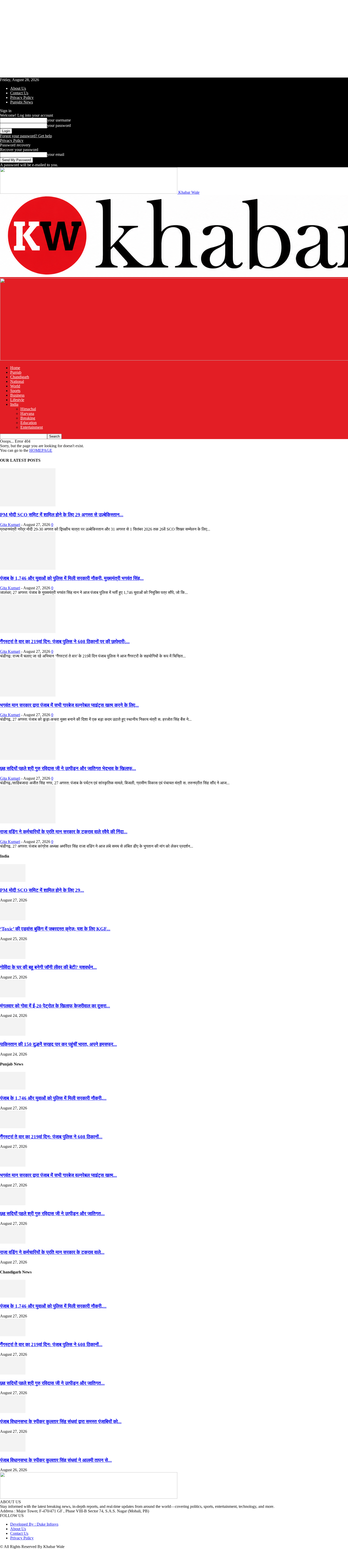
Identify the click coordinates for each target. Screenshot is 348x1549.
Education (28, 422)
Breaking (27, 418)
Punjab (15, 372)
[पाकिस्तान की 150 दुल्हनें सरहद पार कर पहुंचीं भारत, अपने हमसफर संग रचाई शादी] (12, 1034)
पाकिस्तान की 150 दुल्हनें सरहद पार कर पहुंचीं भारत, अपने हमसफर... (58, 1044)
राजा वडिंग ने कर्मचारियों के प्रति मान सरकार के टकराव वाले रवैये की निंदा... (63, 831)
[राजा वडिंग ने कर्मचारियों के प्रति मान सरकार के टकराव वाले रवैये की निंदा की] (28, 822)
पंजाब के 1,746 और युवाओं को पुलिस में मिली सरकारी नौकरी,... (53, 1098)
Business (17, 395)
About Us (18, 88)
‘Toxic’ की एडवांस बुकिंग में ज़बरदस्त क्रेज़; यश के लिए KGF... (55, 928)
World (15, 386)
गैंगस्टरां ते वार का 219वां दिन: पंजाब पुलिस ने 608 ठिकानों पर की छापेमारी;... (65, 641)
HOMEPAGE (40, 450)
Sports (15, 390)
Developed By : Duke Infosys (34, 1524)
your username (59, 120)
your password (59, 125)
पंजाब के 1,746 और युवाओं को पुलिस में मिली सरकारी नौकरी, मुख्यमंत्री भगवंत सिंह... (72, 578)
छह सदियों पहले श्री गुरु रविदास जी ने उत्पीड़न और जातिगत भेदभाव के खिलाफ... (68, 768)
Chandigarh (19, 377)
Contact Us (19, 93)
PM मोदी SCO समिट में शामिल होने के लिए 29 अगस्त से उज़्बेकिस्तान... (61, 514)
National (17, 381)
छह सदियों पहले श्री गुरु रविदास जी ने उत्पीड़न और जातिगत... (52, 1213)
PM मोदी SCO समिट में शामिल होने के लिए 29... (42, 890)
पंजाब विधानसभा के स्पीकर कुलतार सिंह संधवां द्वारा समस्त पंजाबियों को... (61, 1421)
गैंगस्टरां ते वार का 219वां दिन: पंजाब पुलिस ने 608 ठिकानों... (51, 1136)
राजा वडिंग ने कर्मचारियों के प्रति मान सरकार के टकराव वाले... (52, 1252)
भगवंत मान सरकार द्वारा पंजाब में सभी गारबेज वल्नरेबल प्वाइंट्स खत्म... (58, 1175)
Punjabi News (21, 102)
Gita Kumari (10, 524)
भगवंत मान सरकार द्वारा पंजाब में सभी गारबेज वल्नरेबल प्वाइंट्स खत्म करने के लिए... (69, 705)
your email (55, 154)
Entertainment (31, 427)
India (14, 404)
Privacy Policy (22, 97)
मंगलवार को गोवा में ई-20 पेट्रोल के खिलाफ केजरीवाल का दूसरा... (55, 1006)
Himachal (28, 409)
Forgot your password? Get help (26, 136)
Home (15, 368)
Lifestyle (17, 400)
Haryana (27, 413)
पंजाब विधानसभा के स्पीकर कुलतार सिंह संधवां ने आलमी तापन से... (56, 1460)
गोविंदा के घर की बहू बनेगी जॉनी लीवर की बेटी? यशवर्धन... (48, 967)
